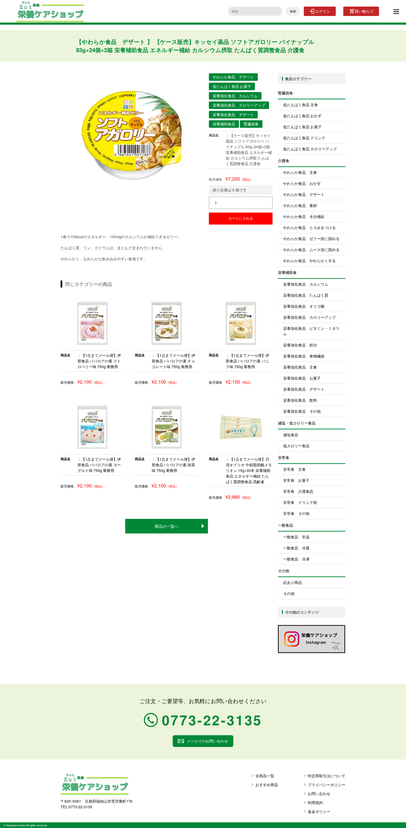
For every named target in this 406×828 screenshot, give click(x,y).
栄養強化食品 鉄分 (300, 345)
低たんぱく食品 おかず (302, 115)
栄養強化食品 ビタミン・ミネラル (311, 331)
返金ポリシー (319, 811)
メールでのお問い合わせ (207, 741)
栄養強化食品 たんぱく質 (305, 295)
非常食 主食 (294, 469)
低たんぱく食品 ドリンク (304, 137)
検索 (293, 11)
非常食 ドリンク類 (300, 502)
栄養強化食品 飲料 (300, 400)
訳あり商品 (292, 582)
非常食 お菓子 (296, 480)
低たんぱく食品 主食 (300, 104)
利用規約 (315, 802)
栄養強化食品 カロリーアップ (309, 317)
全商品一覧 (264, 775)
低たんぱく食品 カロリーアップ (310, 149)
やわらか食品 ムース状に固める (311, 249)
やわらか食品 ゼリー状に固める (311, 238)
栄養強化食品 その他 (302, 411)
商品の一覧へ (167, 526)
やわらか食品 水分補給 (303, 216)
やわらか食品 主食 (300, 172)
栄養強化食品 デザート (303, 389)
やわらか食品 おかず (302, 183)
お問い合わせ (319, 793)
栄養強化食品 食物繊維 (303, 356)
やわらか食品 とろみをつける (309, 227)
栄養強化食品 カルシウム (305, 284)
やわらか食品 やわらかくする (309, 260)
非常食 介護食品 (298, 491)
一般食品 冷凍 (296, 559)
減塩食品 (290, 434)
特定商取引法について (326, 775)
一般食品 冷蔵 (296, 548)
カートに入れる (240, 218)
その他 (288, 593)
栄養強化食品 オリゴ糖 (303, 306)
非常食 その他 (296, 513)
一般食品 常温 (296, 537)
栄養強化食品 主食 (300, 367)
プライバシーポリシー (326, 784)
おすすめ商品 (266, 784)
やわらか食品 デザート (303, 194)
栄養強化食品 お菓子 (302, 378)
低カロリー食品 (296, 445)
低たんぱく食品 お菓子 (302, 126)
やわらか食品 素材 (300, 205)
